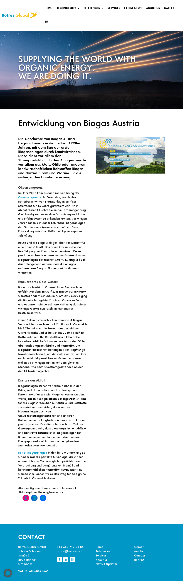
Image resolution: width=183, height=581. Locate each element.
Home (48, 8)
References (92, 8)
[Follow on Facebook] (59, 559)
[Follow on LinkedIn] (65, 559)
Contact (139, 555)
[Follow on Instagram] (72, 559)
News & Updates (106, 564)
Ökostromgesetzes (30, 197)
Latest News (133, 8)
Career (169, 8)
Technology (66, 8)
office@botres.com (69, 551)
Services (113, 8)
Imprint (139, 560)
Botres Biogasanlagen (32, 452)
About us (153, 8)
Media (138, 551)
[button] (8, 573)
